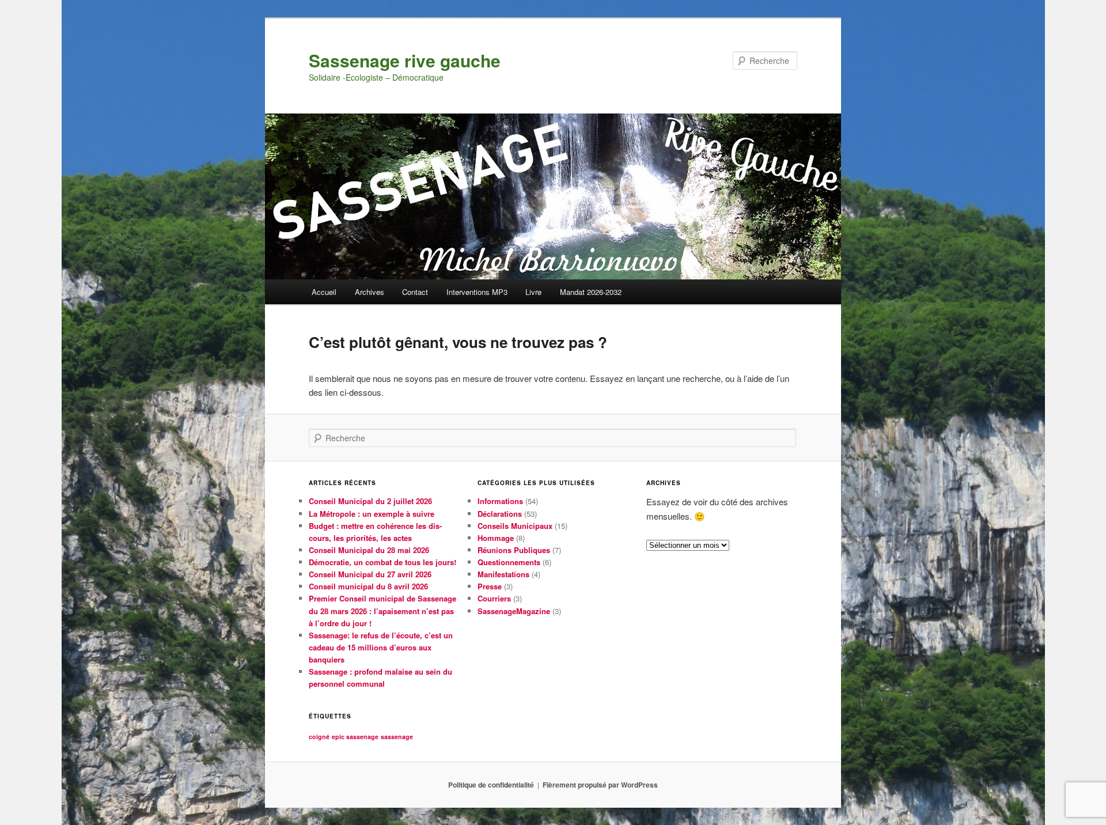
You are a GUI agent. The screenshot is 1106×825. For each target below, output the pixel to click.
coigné (319, 736)
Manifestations (503, 574)
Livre (533, 291)
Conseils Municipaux (515, 525)
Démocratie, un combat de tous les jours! (382, 562)
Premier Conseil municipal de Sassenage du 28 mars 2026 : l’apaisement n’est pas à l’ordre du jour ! (382, 610)
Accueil (324, 291)
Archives (369, 291)
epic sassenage (355, 736)
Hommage (496, 537)
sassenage (397, 736)
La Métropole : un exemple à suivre (371, 513)
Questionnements (509, 562)
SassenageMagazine (514, 610)
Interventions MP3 (476, 291)
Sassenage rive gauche (405, 60)
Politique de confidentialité (491, 784)
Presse (490, 586)
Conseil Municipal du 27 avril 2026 (370, 574)
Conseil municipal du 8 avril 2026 (368, 586)
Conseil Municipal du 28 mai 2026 (369, 549)
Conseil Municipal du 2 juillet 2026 (370, 500)
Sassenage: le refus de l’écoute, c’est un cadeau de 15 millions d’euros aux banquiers (381, 647)
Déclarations (500, 513)
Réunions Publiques (514, 549)
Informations (500, 500)
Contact (415, 291)
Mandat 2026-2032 (591, 291)
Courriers (494, 598)
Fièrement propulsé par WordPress (600, 784)
